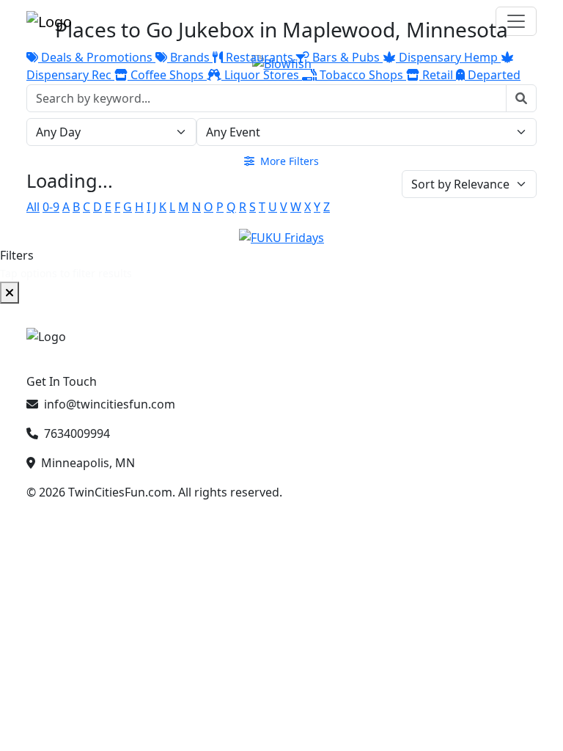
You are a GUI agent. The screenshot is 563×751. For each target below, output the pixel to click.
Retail (437, 75)
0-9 (51, 207)
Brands (190, 57)
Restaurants (259, 57)
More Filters (288, 161)
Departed (492, 75)
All (33, 207)
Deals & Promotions (96, 57)
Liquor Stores (261, 75)
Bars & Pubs (346, 57)
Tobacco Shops (361, 75)
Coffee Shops (167, 75)
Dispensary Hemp (448, 57)
